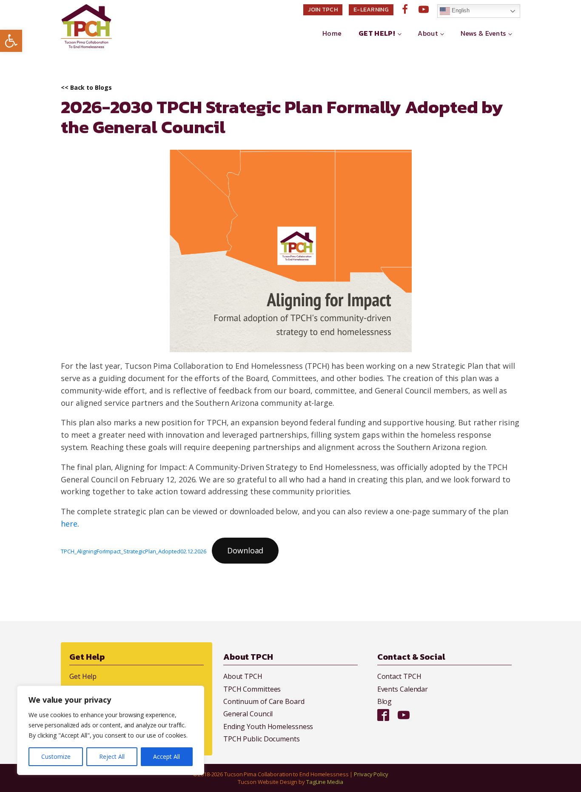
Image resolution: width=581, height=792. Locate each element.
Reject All (112, 756)
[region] (110, 730)
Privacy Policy (371, 774)
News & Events (483, 33)
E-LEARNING (371, 9)
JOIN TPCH (323, 9)
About (428, 33)
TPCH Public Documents (261, 739)
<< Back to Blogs (86, 87)
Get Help (83, 676)
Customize (56, 756)
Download (245, 550)
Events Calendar (402, 689)
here (69, 524)
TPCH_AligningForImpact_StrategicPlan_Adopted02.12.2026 (133, 551)
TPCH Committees (252, 689)
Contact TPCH (399, 676)
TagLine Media (324, 782)
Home (332, 33)
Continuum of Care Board (264, 701)
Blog (384, 701)
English (460, 10)
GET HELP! (377, 33)
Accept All (166, 756)
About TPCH (242, 676)
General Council (248, 713)
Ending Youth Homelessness (268, 726)
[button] (11, 41)
